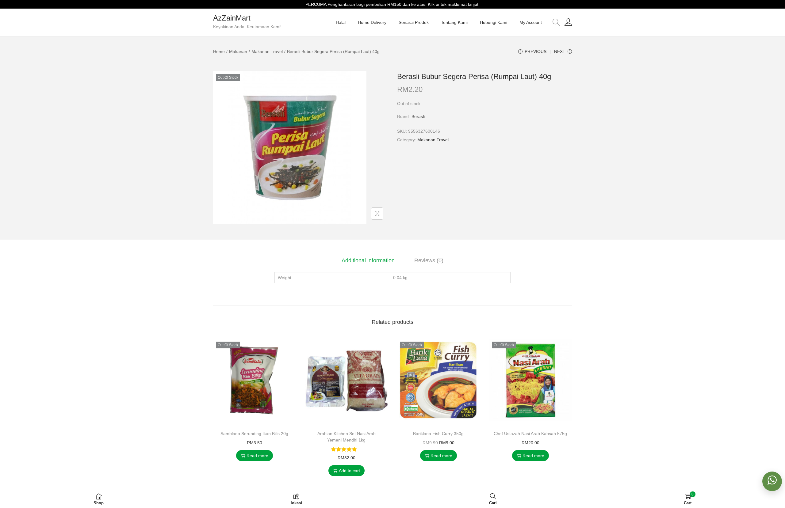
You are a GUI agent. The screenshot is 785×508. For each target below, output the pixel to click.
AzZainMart (232, 18)
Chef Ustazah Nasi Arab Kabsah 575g (530, 433)
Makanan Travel (267, 51)
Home (219, 51)
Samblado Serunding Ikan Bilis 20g (254, 433)
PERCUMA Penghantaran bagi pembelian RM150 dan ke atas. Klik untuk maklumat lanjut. (392, 4)
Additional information (368, 260)
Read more (257, 455)
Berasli (418, 116)
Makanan (238, 51)
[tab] (368, 260)
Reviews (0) (428, 260)
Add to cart (349, 470)
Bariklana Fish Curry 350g (438, 433)
